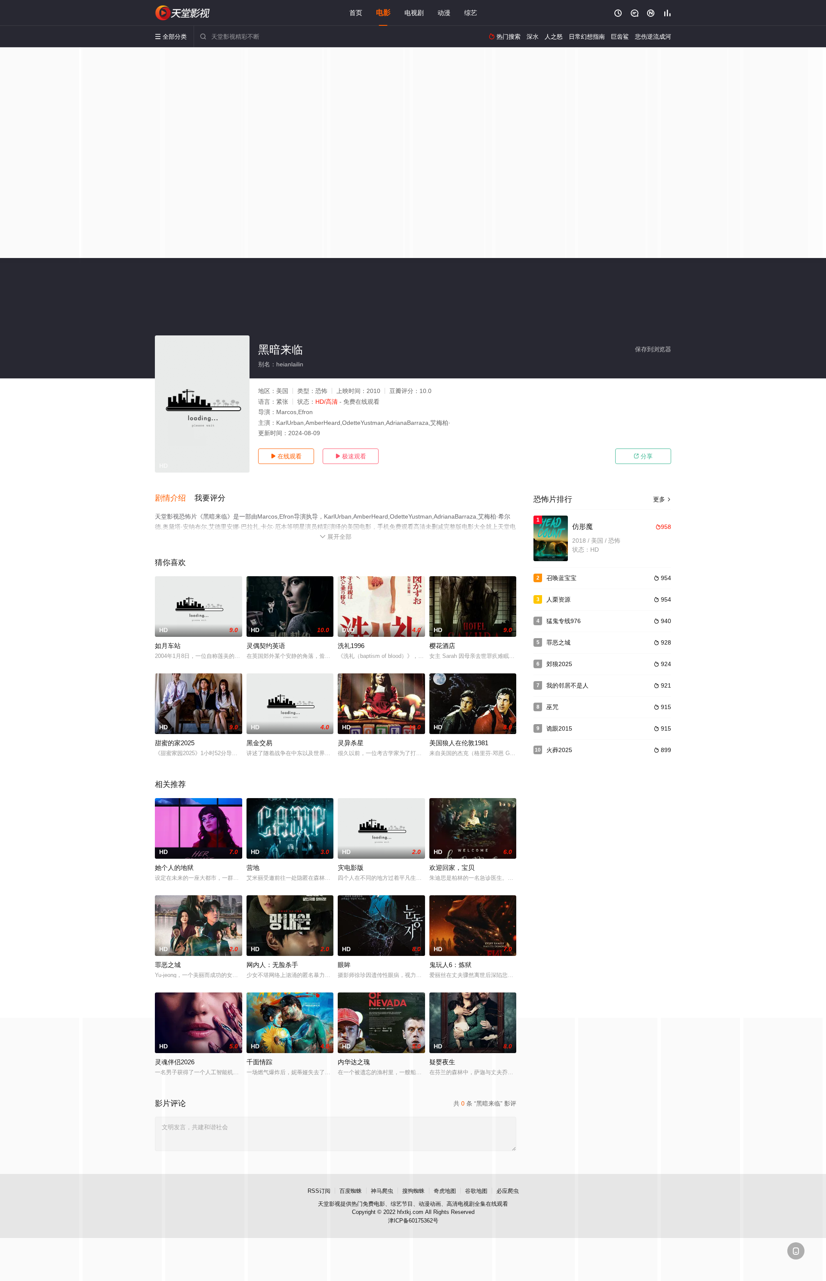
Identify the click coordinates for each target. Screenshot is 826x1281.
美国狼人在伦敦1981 (458, 742)
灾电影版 (351, 867)
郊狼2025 (559, 663)
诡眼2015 (559, 728)
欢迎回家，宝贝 (452, 867)
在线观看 (286, 456)
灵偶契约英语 (266, 645)
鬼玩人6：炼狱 (450, 964)
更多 (662, 499)
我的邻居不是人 (567, 685)
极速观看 (350, 456)
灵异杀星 (351, 742)
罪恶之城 (168, 964)
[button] (174, 498)
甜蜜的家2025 (174, 742)
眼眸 (344, 964)
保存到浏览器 (653, 349)
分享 (643, 456)
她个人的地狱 (174, 867)
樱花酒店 (442, 645)
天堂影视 (329, 1204)
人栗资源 (558, 599)
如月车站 (168, 645)
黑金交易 (259, 742)
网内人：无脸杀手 (272, 964)
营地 (253, 867)
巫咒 (552, 706)
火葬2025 (559, 749)
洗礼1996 (351, 645)
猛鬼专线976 (563, 620)
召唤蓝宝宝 (561, 577)
